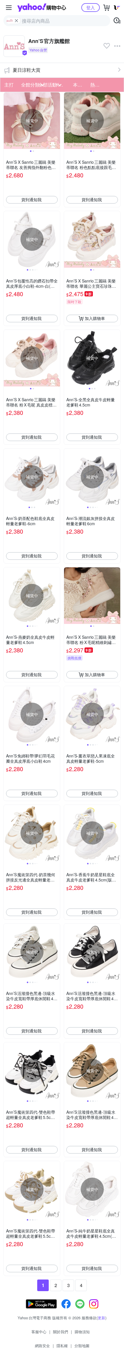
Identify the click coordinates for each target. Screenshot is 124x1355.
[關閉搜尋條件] (16, 20)
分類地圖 (81, 1345)
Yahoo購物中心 (41, 7)
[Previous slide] (7, 120)
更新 (101, 1317)
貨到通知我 (31, 199)
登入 (90, 7)
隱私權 (62, 1345)
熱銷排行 (97, 84)
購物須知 (82, 1331)
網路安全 (42, 1345)
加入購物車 (95, 318)
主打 (9, 84)
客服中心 (38, 1331)
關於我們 (60, 1331)
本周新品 (80, 84)
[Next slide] (56, 120)
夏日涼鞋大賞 (26, 69)
